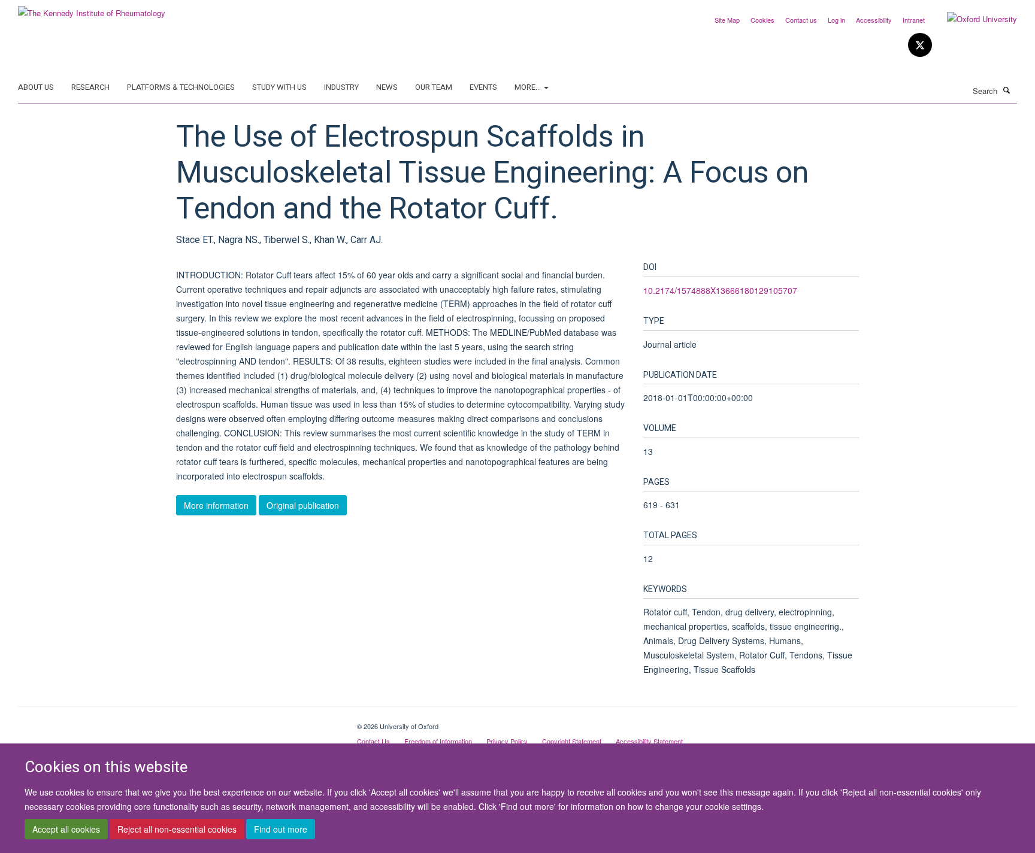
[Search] (1006, 89)
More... (529, 87)
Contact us (801, 20)
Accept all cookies (66, 830)
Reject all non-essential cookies (177, 830)
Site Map (727, 20)
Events (483, 87)
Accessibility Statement (649, 741)
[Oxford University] (973, 19)
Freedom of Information (438, 741)
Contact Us (373, 741)
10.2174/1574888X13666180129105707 (720, 290)
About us (36, 87)
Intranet (914, 20)
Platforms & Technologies (181, 87)
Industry (341, 87)
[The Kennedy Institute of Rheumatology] (91, 8)
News (387, 87)
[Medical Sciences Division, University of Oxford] (178, 722)
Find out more (280, 830)
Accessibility (874, 20)
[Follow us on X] (920, 45)
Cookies (762, 20)
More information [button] (216, 505)
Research (90, 87)
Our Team (433, 87)
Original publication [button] (303, 505)
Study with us (279, 87)
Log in (836, 20)
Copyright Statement (571, 741)
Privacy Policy (507, 741)
